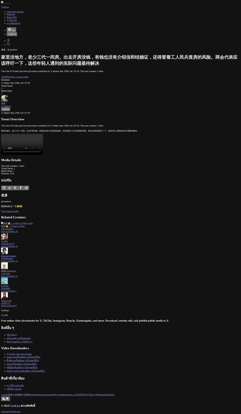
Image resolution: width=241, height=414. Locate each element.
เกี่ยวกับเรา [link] (12, 335)
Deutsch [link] (47, 395)
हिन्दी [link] (28, 395)
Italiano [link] (101, 395)
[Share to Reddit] (26, 188)
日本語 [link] (78, 395)
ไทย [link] (107, 395)
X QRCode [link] (12, 20)
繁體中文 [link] (21, 395)
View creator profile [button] (19, 77)
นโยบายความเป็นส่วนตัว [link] (19, 338)
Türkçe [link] (112, 395)
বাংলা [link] (53, 395)
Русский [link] (59, 395)
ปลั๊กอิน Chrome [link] (14, 389)
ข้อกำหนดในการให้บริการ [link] (19, 342)
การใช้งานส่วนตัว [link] (15, 385)
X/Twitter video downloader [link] (19, 354)
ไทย (13, 30)
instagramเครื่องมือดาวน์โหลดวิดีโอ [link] (23, 357)
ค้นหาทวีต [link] (12, 17)
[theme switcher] (5, 398)
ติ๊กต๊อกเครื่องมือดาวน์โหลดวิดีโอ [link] (23, 360)
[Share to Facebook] (20, 188)
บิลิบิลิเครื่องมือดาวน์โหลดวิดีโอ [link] (22, 367)
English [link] (4, 395)
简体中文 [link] (12, 395)
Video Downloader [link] (15, 12)
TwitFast (15, 405)
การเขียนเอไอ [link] (13, 23)
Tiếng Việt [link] (93, 395)
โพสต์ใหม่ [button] (6, 77)
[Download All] (9, 188)
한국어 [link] (85, 395)
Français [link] (40, 395)
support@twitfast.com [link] (11, 411)
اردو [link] (73, 395)
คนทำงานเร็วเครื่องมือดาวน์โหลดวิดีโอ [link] (26, 371)
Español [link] (33, 395)
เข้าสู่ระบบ (12, 34)
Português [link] (67, 395)
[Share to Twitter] (15, 188)
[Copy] (4, 188)
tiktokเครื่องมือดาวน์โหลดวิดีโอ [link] (22, 364)
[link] (8, 41)
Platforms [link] (11, 14)
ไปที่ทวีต (5, 109)
